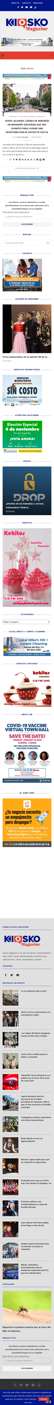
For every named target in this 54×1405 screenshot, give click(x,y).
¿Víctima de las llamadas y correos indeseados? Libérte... (25, 506)
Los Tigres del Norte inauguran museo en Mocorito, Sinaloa (35, 1035)
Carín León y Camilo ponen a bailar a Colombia (34, 1056)
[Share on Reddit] (28, 159)
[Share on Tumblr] (25, 159)
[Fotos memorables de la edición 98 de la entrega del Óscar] (27, 328)
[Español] (50, 1401)
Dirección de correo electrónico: (16, 212)
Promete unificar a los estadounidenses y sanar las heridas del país (34, 1204)
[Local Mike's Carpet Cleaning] (27, 638)
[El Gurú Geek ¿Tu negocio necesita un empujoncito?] (27, 799)
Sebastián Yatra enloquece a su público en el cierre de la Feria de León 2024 (35, 1078)
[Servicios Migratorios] (22, 376)
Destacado (13, 116)
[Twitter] (22, 7)
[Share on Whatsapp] (34, 159)
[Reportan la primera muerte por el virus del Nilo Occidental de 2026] (27, 1307)
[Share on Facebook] (13, 159)
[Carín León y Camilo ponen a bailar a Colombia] (10, 1061)
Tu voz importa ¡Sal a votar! (34, 991)
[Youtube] (26, 7)
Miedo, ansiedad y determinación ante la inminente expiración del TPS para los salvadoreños (34, 1269)
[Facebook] (18, 7)
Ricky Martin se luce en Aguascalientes (32, 1140)
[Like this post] (10, 159)
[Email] (31, 7)
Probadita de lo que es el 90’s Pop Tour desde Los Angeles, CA (36, 1182)
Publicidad (38, 3)
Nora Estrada (22, 137)
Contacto (26, 3)
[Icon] (10, 998)
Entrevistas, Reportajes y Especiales (32, 116)
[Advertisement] (27, 885)
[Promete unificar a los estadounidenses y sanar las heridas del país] (10, 1208)
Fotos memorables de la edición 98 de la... (25, 357)
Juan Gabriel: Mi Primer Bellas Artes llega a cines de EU (35, 1224)
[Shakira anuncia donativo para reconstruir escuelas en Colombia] (10, 1250)
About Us (15, 3)
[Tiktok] (35, 7)
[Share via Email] (44, 159)
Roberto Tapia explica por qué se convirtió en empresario (35, 1161)
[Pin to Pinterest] (20, 159)
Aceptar (43, 1399)
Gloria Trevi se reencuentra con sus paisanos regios (35, 1013)
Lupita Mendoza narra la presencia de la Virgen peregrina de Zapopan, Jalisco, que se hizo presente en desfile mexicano (36, 1102)
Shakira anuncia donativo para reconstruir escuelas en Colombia (35, 1247)
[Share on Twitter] (16, 159)
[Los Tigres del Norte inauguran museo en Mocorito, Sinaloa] (10, 1040)
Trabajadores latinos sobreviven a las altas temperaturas (36, 1119)
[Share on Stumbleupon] (31, 159)
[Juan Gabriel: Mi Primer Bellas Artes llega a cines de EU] (10, 1229)
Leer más (28, 1402)
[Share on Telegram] (37, 159)
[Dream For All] (22, 260)
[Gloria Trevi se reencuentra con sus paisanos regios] (10, 1019)
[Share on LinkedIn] (22, 159)
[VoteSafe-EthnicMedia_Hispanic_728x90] (27, 75)
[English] (47, 1401)
